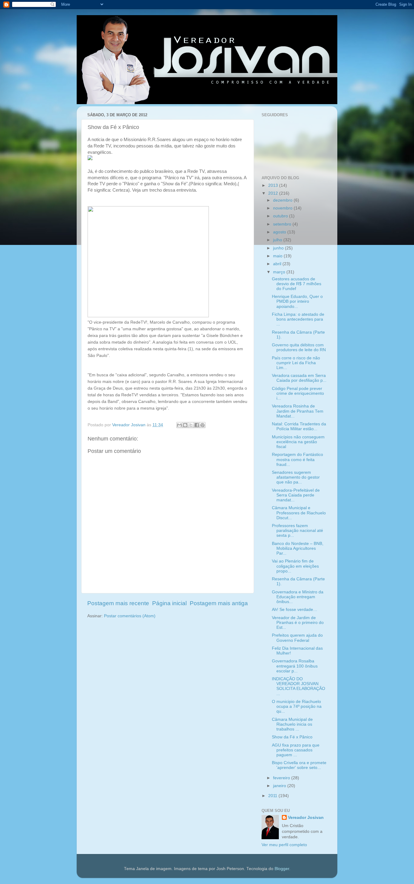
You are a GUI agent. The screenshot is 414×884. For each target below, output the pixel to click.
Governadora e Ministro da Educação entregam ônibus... (297, 597)
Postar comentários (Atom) (129, 616)
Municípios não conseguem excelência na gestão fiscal (298, 442)
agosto (280, 232)
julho (278, 240)
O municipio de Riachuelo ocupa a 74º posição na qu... (297, 706)
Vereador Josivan (306, 817)
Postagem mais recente (118, 603)
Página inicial (169, 603)
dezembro (283, 200)
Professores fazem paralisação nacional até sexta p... (297, 530)
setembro (282, 224)
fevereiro (282, 778)
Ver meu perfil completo (284, 845)
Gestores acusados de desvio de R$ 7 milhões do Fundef (296, 284)
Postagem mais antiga (219, 603)
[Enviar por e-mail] (179, 425)
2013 (273, 185)
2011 (273, 795)
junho (279, 248)
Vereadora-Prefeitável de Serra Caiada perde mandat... (296, 495)
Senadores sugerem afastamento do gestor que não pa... (296, 477)
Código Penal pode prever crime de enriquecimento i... (298, 393)
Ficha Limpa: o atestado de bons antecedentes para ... (298, 319)
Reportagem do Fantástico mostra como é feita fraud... (297, 459)
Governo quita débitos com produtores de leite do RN (299, 347)
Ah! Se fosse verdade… (294, 609)
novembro (283, 208)
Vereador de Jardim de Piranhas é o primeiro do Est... (298, 622)
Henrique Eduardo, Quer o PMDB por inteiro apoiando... (297, 301)
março (279, 272)
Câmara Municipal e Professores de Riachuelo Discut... (299, 513)
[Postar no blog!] (185, 425)
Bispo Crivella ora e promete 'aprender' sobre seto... (299, 765)
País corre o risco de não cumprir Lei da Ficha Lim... (296, 363)
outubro (281, 216)
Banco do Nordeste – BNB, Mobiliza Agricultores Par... (297, 548)
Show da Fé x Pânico (292, 737)
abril (277, 264)
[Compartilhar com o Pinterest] (202, 425)
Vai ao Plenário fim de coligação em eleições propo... (295, 566)
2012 (273, 193)
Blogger (282, 868)
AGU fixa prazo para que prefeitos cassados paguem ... (295, 750)
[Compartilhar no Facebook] (197, 425)
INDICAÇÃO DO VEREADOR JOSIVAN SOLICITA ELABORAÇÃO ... (298, 686)
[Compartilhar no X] (191, 425)
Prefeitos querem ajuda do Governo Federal (297, 637)
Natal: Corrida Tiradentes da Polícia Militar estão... (299, 426)
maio (278, 256)
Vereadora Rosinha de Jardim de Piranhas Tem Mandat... (297, 411)
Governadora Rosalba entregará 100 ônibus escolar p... (295, 666)
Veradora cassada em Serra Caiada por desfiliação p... (299, 378)
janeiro (280, 785)
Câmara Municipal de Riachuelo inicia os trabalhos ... (292, 724)
